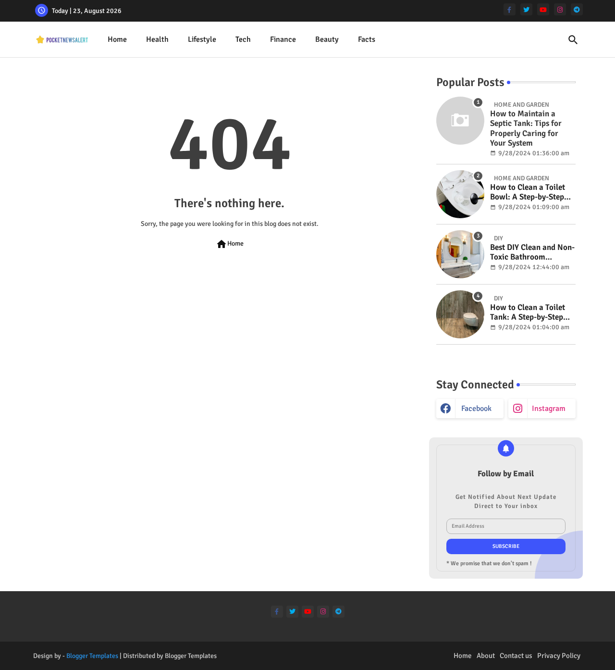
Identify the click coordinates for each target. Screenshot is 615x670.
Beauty (327, 39)
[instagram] (560, 9)
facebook (476, 408)
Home (117, 39)
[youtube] (543, 9)
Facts (366, 39)
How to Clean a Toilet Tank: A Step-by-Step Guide (527, 313)
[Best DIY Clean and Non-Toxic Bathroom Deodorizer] (460, 254)
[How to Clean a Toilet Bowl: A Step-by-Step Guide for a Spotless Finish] (460, 194)
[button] (573, 40)
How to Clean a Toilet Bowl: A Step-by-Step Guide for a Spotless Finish (527, 192)
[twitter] (526, 9)
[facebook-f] (510, 9)
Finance (283, 39)
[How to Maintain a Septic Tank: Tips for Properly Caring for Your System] (460, 121)
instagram (549, 408)
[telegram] (577, 9)
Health (157, 39)
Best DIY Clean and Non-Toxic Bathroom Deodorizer (532, 252)
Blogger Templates (92, 656)
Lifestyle (202, 39)
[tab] (117, 40)
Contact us (516, 655)
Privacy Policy (558, 655)
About (486, 655)
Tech (243, 39)
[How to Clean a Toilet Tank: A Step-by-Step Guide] (460, 314)
